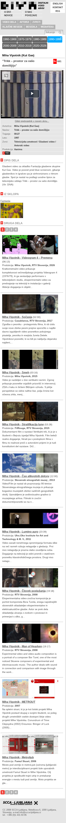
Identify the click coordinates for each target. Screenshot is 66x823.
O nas (28, 12)
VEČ (7, 153)
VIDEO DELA (9, 22)
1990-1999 (54, 39)
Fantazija (5, 200)
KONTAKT (58, 7)
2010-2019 (24, 45)
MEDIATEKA (47, 27)
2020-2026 (39, 45)
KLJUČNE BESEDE (13, 27)
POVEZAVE (31, 15)
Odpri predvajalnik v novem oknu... (32, 121)
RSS (58, 11)
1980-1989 (39, 39)
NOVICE (8, 15)
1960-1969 (9, 39)
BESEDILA (31, 27)
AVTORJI (24, 22)
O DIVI (7, 12)
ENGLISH (58, 3)
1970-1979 (24, 39)
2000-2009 (9, 45)
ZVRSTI (36, 22)
